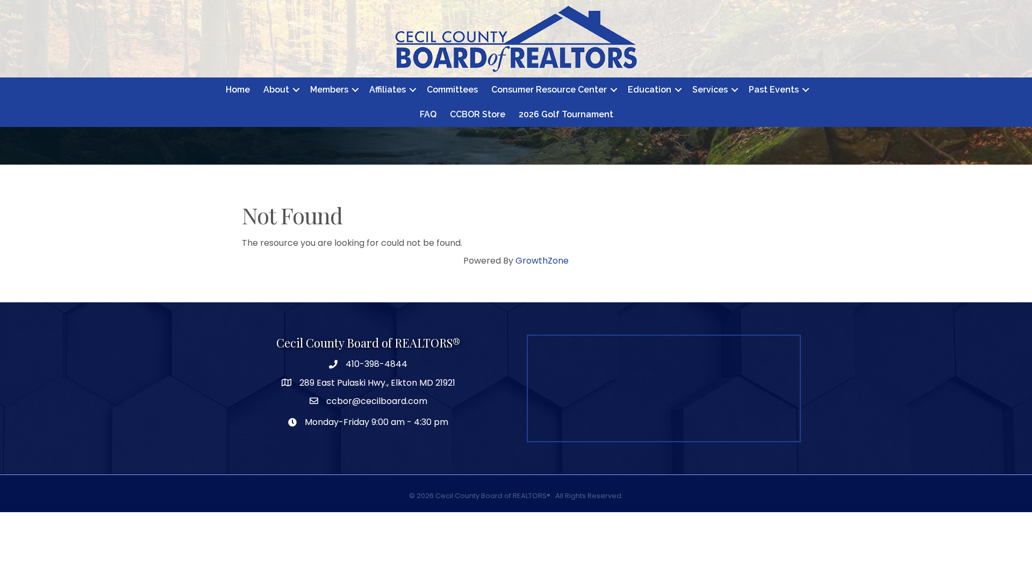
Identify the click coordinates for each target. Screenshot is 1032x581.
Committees (452, 89)
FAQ (428, 114)
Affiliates (387, 89)
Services (710, 89)
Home (238, 89)
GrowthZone (542, 260)
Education (649, 89)
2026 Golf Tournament (566, 114)
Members (329, 89)
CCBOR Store (477, 114)
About (276, 89)
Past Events (774, 89)
